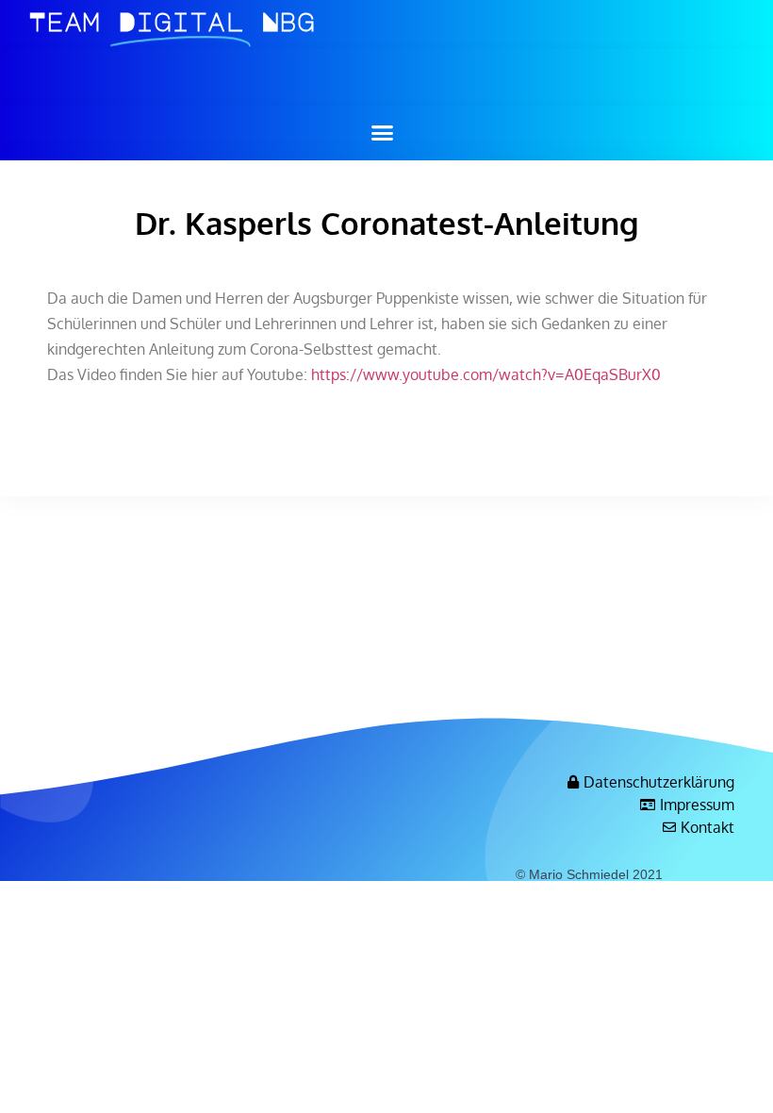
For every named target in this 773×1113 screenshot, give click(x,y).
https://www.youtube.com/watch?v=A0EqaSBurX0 (486, 374)
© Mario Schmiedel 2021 (589, 874)
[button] (382, 133)
